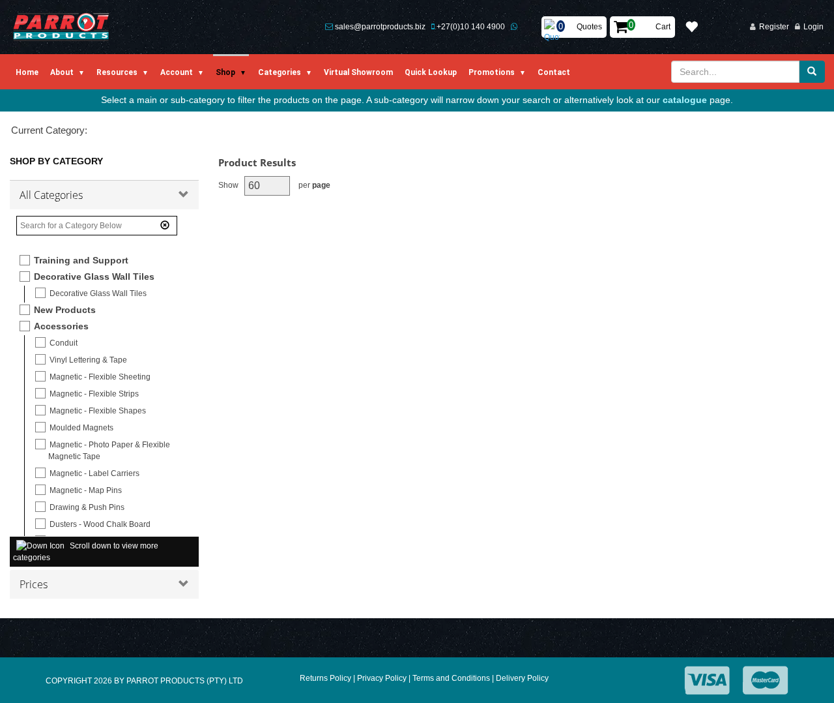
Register (774, 26)
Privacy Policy (382, 678)
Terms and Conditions (451, 678)
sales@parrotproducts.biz (380, 26)
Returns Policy (325, 678)
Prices (34, 584)
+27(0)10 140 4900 (471, 26)
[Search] (812, 72)
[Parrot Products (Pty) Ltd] (61, 27)
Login (813, 26)
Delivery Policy (522, 678)
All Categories (51, 195)
